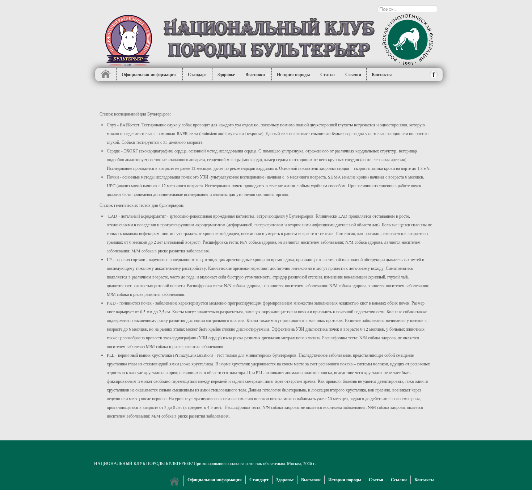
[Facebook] (434, 74)
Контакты (424, 480)
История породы (293, 74)
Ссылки (399, 480)
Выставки (255, 74)
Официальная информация (149, 74)
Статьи (327, 74)
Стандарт (197, 74)
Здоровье (226, 74)
